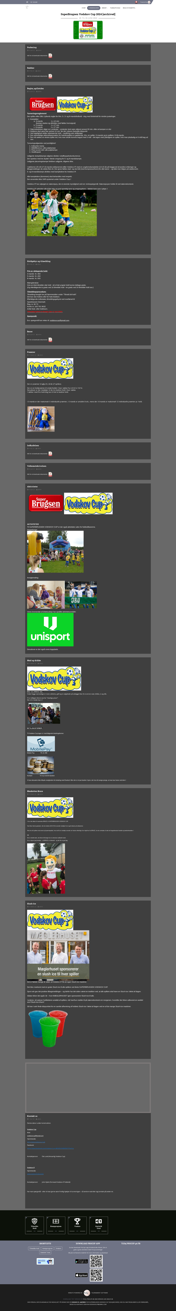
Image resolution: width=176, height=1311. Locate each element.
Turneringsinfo (93, 8)
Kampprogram (47, 1248)
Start (84, 8)
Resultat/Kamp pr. (129, 8)
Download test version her (73, 1299)
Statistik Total (45, 1252)
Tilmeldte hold (115, 8)
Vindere (58, 1248)
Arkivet (104, 8)
